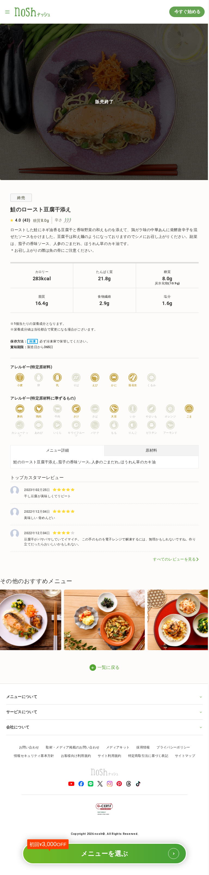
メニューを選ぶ (85, 850)
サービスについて (21, 711)
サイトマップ (183, 755)
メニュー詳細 (57, 450)
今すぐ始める (187, 11)
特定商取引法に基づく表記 (146, 755)
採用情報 (141, 746)
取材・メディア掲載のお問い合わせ (70, 746)
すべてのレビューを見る (174, 559)
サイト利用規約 (107, 755)
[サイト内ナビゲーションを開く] (7, 12)
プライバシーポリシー (171, 746)
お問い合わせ (27, 746)
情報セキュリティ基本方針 (32, 755)
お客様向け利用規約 (74, 755)
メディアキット (116, 746)
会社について (17, 726)
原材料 (151, 450)
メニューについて (21, 696)
